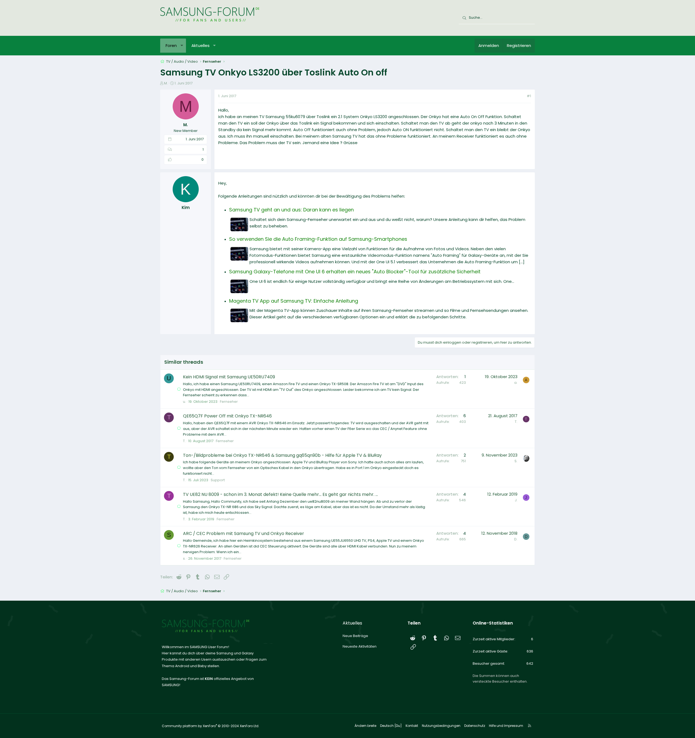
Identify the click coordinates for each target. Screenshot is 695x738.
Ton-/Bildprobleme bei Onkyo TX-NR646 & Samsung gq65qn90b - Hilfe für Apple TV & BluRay (282, 455)
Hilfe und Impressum (506, 725)
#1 (529, 96)
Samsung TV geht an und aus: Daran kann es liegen (291, 209)
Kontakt (412, 725)
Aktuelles (200, 45)
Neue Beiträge (355, 635)
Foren (171, 45)
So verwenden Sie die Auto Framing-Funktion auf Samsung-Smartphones (318, 239)
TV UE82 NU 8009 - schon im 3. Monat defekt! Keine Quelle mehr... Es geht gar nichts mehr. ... (280, 494)
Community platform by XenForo (210, 726)
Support (218, 480)
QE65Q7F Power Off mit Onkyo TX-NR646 (227, 416)
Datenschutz (474, 725)
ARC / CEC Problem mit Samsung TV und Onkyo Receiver (243, 533)
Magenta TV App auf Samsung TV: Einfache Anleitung (293, 300)
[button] (182, 46)
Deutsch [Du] (391, 725)
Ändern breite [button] (365, 725)
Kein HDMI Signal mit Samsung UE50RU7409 (229, 377)
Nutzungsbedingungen (441, 725)
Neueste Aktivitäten (360, 646)
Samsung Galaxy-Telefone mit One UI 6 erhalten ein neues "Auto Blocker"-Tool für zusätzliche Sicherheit (355, 271)
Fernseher (229, 401)
